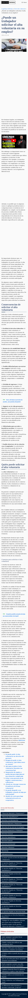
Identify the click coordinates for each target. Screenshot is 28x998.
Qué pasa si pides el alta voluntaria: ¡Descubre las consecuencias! (14, 768)
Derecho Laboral (19, 9)
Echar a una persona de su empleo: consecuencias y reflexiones (14, 780)
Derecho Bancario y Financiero (12, 823)
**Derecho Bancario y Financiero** (13, 813)
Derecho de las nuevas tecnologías (13, 827)
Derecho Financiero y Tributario (12, 830)
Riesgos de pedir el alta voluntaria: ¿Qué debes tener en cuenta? (15, 762)
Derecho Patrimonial (8, 844)
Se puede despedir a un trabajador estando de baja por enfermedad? (16, 792)
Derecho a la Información (10, 820)
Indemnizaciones (7, 854)
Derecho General (7, 834)
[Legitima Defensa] (8, 2)
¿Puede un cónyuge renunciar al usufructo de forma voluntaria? (16, 786)
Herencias (5, 851)
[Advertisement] (14, 68)
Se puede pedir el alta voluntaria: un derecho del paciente (15, 756)
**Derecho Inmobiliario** (10, 817)
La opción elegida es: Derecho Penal (13, 911)
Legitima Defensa (7, 9)
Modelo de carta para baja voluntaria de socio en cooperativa (14, 798)
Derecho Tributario (8, 847)
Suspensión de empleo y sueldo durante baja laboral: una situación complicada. (15, 774)
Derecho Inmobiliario (9, 837)
